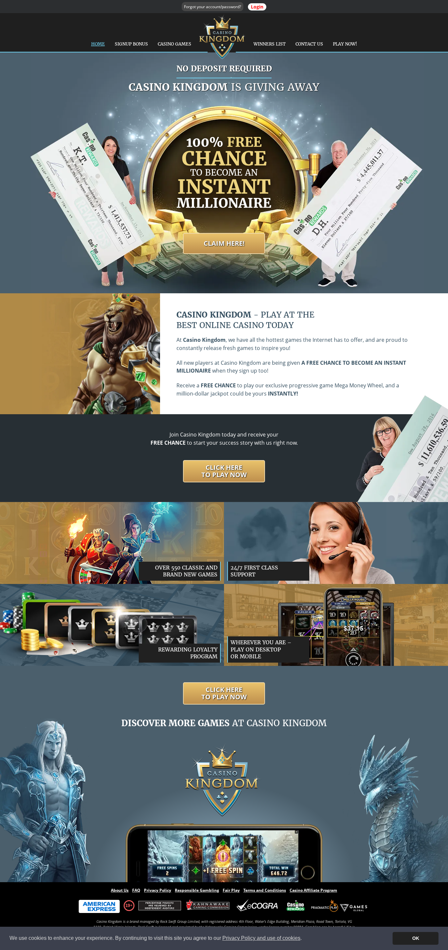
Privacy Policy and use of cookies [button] (261, 938)
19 (127, 905)
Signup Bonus (131, 44)
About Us (120, 890)
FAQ (136, 890)
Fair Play (231, 890)
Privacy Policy (157, 890)
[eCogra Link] (258, 905)
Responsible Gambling (197, 890)
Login (257, 7)
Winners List (270, 44)
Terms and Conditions (264, 890)
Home (98, 44)
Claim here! (224, 243)
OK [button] (415, 938)
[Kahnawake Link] (209, 905)
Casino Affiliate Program (313, 890)
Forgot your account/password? (212, 7)
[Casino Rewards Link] (295, 905)
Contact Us (309, 44)
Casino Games (174, 44)
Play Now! (345, 44)
